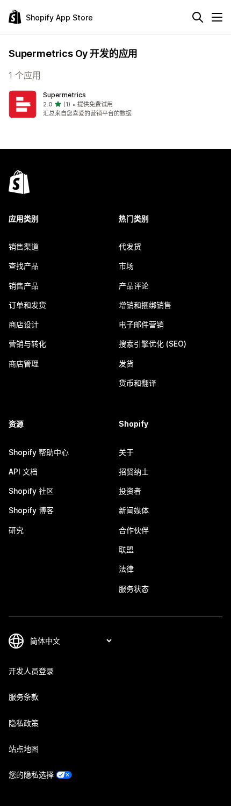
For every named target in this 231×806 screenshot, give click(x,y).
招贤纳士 (134, 471)
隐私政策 (24, 723)
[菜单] (217, 17)
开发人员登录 (31, 670)
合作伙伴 (134, 530)
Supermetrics (64, 95)
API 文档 (23, 471)
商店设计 (24, 324)
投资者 (130, 490)
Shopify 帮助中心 (39, 452)
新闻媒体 (134, 510)
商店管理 (24, 363)
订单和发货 (27, 305)
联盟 (126, 549)
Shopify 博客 (31, 510)
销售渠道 (24, 246)
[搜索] (197, 17)
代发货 (130, 246)
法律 (126, 568)
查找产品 (24, 265)
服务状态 (134, 588)
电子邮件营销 (141, 324)
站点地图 (24, 748)
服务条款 (24, 696)
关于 (126, 452)
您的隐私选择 (31, 774)
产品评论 (134, 285)
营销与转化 (27, 343)
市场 (126, 265)
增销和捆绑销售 (145, 305)
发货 (126, 363)
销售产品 (24, 285)
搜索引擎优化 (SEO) (152, 343)
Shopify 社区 (31, 490)
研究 (16, 530)
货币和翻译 (137, 382)
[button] (115, 104)
